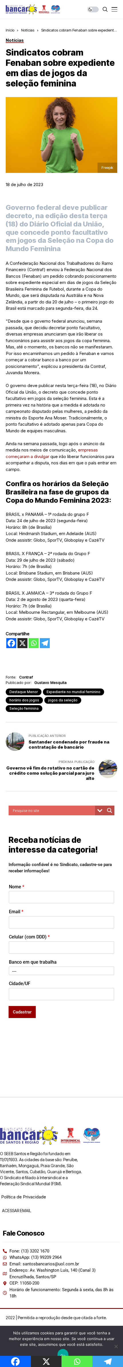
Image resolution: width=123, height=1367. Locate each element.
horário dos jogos (24, 700)
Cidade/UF (19, 983)
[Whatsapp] (34, 643)
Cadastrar (22, 1012)
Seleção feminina (24, 708)
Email (16, 911)
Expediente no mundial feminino (73, 692)
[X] (22, 643)
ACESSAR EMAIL (16, 1210)
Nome (16, 886)
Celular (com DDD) (29, 937)
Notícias (27, 30)
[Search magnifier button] (109, 810)
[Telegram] (45, 643)
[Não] (116, 1346)
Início (10, 30)
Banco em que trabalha (33, 962)
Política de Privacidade (23, 1197)
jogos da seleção (63, 700)
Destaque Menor (23, 692)
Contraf (26, 677)
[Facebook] (11, 643)
